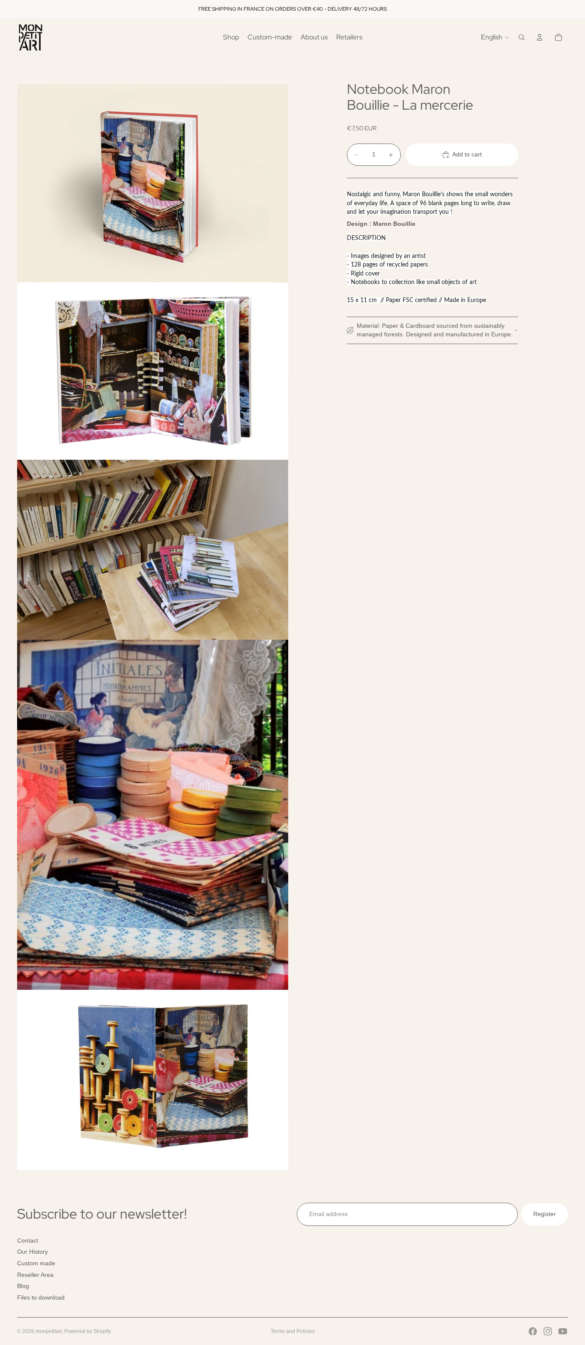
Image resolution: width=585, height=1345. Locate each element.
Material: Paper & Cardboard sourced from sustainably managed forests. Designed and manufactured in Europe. (435, 330)
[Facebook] (533, 1331)
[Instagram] (548, 1331)
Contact (27, 1240)
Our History (32, 1251)
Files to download (41, 1297)
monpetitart (49, 1331)
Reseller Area (35, 1274)
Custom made (36, 1263)
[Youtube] (563, 1331)
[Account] (539, 37)
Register (544, 1213)
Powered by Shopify (87, 1331)
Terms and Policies (293, 1331)
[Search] (521, 37)
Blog (23, 1285)
